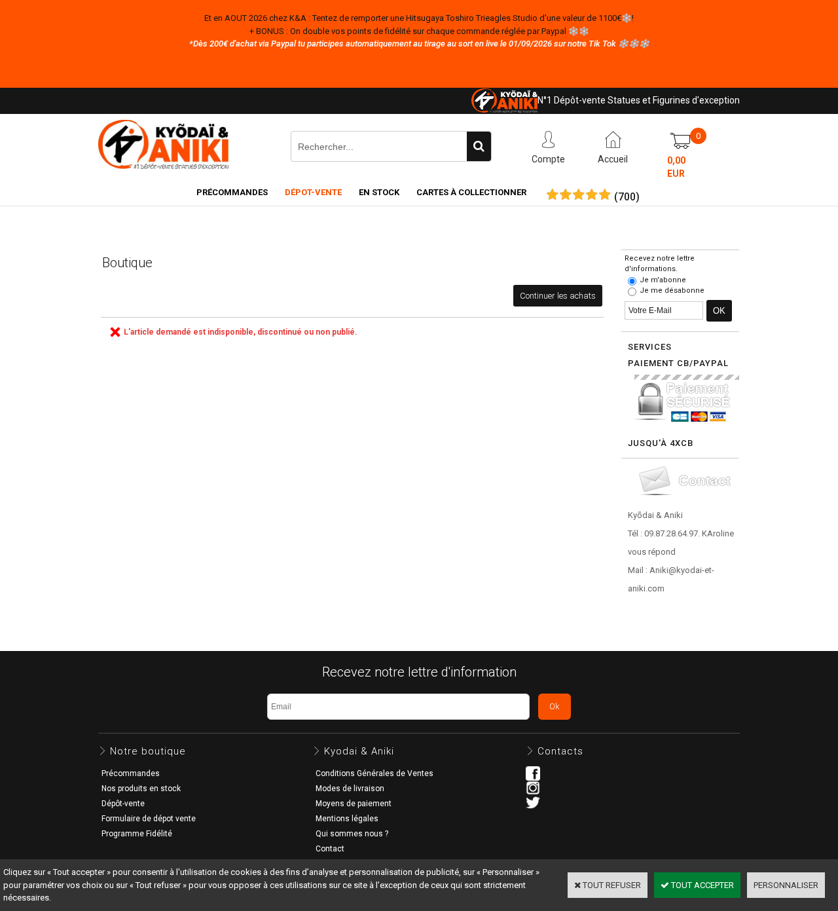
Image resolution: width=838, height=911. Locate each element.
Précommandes (232, 192)
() (627, 197)
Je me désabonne (672, 290)
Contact (330, 848)
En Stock (379, 192)
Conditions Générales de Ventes (374, 773)
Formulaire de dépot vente (148, 818)
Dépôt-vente (123, 803)
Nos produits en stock (141, 788)
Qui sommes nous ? (352, 833)
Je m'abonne (663, 280)
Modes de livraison (350, 788)
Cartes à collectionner (471, 192)
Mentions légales (347, 818)
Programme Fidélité (136, 833)
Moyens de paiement (354, 803)
